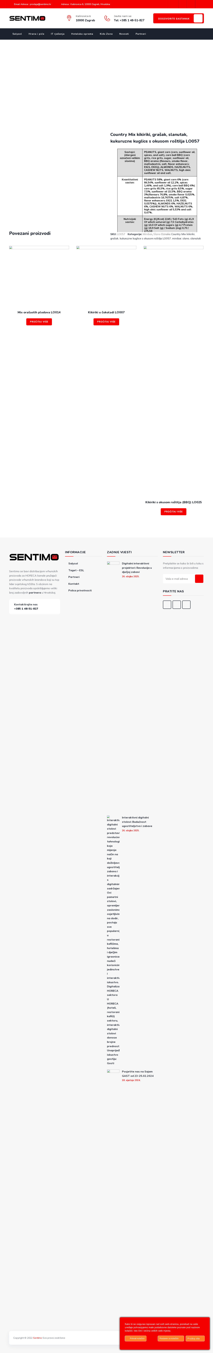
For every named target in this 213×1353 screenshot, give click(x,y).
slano (186, 238)
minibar (176, 238)
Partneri (141, 33)
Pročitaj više (39, 321)
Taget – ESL (76, 570)
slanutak (195, 238)
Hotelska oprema (82, 33)
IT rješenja (58, 33)
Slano (156, 234)
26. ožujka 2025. (130, 576)
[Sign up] (199, 579)
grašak (114, 238)
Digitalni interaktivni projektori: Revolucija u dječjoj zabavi (137, 568)
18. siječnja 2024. (131, 1080)
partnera (35, 592)
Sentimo (37, 1337)
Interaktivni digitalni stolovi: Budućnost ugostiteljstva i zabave (137, 822)
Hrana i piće (36, 33)
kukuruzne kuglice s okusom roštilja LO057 (145, 238)
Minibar (147, 234)
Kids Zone (106, 33)
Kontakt (73, 583)
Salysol (17, 33)
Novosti (124, 33)
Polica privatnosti (80, 590)
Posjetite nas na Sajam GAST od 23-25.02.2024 (138, 1073)
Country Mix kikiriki (183, 234)
